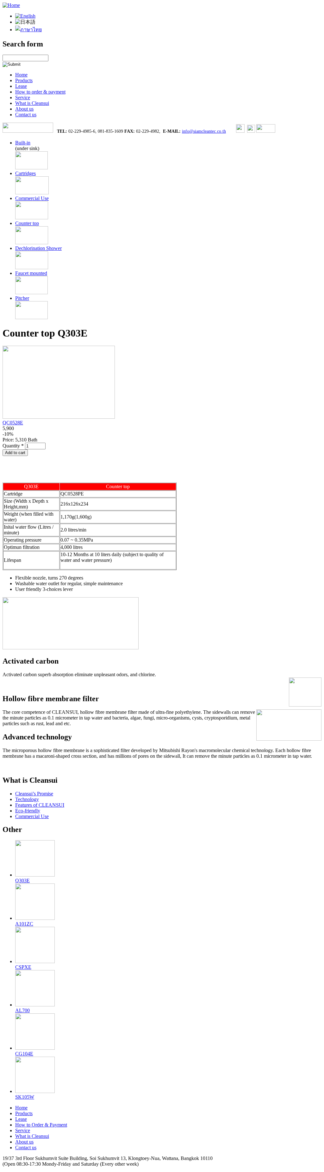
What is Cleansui (32, 103)
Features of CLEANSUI (39, 805)
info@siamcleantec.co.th (204, 131)
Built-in (22, 142)
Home (21, 74)
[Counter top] (31, 242)
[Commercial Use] (31, 217)
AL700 (22, 1010)
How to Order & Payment (41, 1124)
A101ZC (24, 923)
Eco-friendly (27, 810)
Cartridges (25, 173)
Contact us (25, 114)
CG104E (24, 1053)
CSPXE (23, 967)
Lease (21, 86)
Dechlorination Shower (38, 248)
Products (24, 80)
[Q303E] (25, 16)
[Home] (11, 5)
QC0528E (13, 422)
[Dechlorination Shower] (31, 267)
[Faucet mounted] (31, 292)
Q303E (22, 880)
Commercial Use (32, 198)
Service (22, 97)
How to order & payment (40, 91)
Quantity (13, 445)
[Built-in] (31, 167)
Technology (27, 799)
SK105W (24, 1097)
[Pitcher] (31, 317)
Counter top (27, 223)
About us (24, 109)
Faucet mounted (31, 273)
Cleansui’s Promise (34, 793)
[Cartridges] (32, 192)
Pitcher (22, 298)
